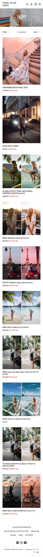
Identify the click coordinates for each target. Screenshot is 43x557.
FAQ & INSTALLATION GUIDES (16, 531)
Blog (21, 535)
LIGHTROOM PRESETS (21, 527)
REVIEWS (29, 535)
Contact (13, 535)
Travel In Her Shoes (9, 4)
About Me (35, 531)
